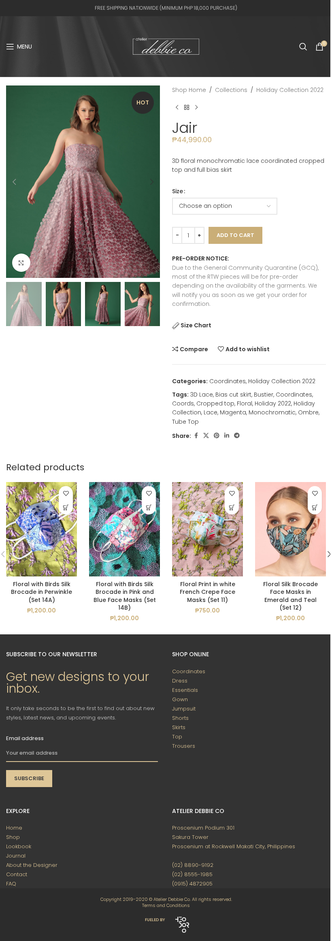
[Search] (303, 46)
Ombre (308, 412)
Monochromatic (272, 412)
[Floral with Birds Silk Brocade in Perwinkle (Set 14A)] (41, 529)
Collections (231, 90)
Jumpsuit (184, 709)
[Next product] (196, 107)
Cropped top (215, 403)
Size (177, 191)
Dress (179, 681)
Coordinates (227, 381)
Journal (16, 856)
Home (14, 828)
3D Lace (201, 394)
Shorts (180, 718)
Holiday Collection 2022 (289, 90)
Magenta (233, 412)
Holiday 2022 (273, 403)
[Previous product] (177, 107)
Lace (210, 412)
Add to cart (235, 235)
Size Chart (196, 325)
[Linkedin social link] (227, 435)
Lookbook (18, 846)
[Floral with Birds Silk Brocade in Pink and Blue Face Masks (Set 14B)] (124, 529)
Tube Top (185, 422)
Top (177, 736)
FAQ (11, 884)
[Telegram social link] (237, 435)
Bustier (263, 394)
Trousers (183, 746)
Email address (25, 738)
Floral (244, 403)
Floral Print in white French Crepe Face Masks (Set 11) (207, 592)
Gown (180, 699)
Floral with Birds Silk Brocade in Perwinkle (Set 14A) (41, 592)
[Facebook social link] (196, 435)
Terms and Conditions (166, 905)
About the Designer (31, 865)
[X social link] (206, 435)
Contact (16, 874)
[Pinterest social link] (216, 435)
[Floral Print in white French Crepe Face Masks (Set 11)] (207, 529)
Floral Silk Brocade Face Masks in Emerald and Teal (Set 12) (290, 596)
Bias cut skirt (233, 394)
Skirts (178, 727)
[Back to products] (187, 107)
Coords (183, 403)
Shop (13, 837)
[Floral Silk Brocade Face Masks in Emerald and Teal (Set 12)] (290, 529)
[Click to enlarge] (21, 263)
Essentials (185, 690)
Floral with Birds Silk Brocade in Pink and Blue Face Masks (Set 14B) (125, 596)
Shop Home (189, 90)
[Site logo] (166, 46)
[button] (14, 182)
